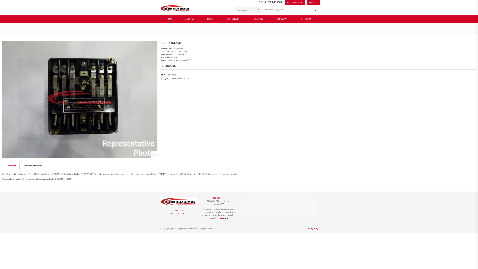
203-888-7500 (218, 198)
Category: (165, 79)
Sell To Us (258, 19)
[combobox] (248, 10)
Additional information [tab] (33, 166)
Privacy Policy (313, 229)
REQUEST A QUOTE (295, 2)
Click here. (224, 218)
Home (169, 19)
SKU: (163, 75)
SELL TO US (313, 2)
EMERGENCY (306, 19)
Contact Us (282, 19)
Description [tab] (11, 166)
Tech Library (233, 19)
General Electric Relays (180, 79)
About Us (189, 19)
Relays (210, 19)
